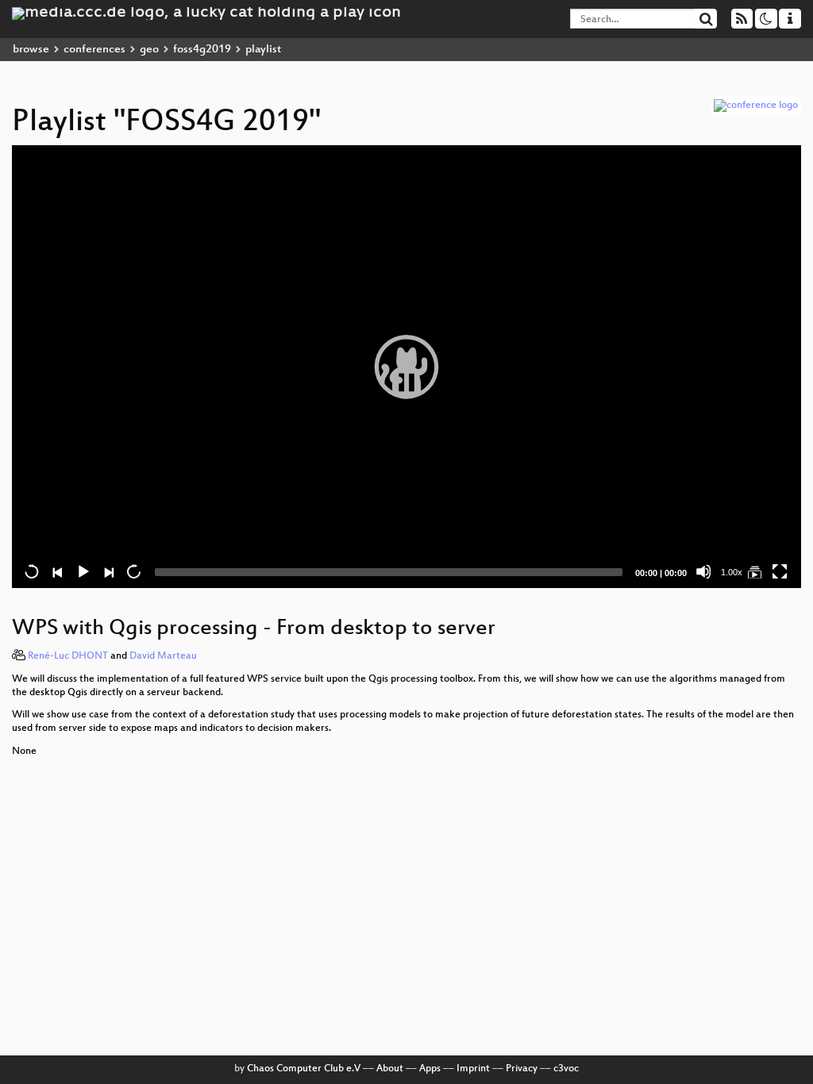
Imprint (473, 1068)
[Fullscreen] (780, 571)
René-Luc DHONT (68, 656)
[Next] (108, 571)
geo (149, 49)
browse (31, 49)
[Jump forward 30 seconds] (133, 571)
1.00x (731, 572)
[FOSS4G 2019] (754, 571)
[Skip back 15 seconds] (32, 571)
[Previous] (57, 571)
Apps (430, 1068)
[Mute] (703, 571)
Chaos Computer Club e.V (303, 1068)
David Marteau (163, 656)
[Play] (406, 366)
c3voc (566, 1068)
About (389, 1068)
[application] (406, 366)
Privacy (522, 1068)
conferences (94, 49)
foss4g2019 (202, 49)
